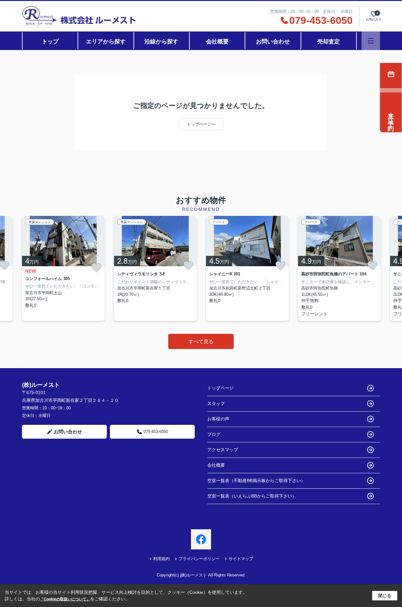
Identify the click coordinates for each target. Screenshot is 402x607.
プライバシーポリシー (199, 558)
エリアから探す (106, 41)
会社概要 (217, 41)
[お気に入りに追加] (96, 268)
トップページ (220, 388)
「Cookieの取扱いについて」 (65, 599)
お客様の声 (218, 418)
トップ (50, 41)
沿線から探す (161, 41)
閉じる (384, 595)
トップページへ (201, 124)
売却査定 (328, 41)
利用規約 (161, 558)
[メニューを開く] (371, 41)
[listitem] (63, 268)
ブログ (213, 434)
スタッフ (216, 403)
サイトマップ (241, 558)
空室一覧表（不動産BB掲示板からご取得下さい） (256, 480)
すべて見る (201, 341)
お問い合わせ (273, 41)
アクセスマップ (222, 449)
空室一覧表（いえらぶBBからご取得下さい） (251, 495)
